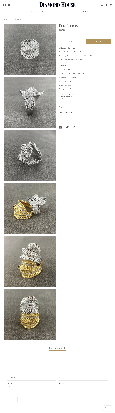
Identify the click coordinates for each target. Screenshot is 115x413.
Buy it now (98, 41)
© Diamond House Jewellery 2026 (17, 405)
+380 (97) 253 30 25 (66, 112)
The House (73, 12)
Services (59, 12)
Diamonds (45, 12)
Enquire (61, 107)
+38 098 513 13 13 (12, 383)
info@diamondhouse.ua (14, 386)
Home (5, 19)
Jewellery (31, 12)
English (11, 399)
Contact (85, 12)
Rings (12, 19)
